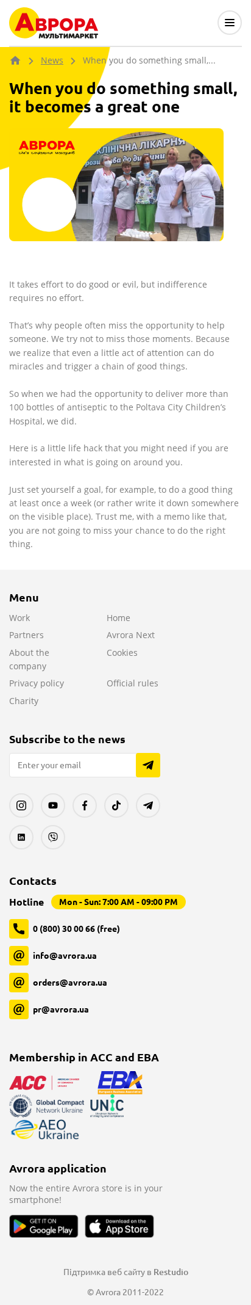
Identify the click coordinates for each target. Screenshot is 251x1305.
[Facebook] (84, 805)
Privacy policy (36, 683)
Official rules (132, 683)
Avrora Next (131, 635)
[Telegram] (148, 805)
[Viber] (53, 837)
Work (19, 617)
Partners (26, 635)
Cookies (122, 652)
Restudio (171, 1272)
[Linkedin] (21, 837)
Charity (23, 701)
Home (118, 617)
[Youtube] (53, 805)
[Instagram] (21, 805)
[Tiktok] (116, 805)
